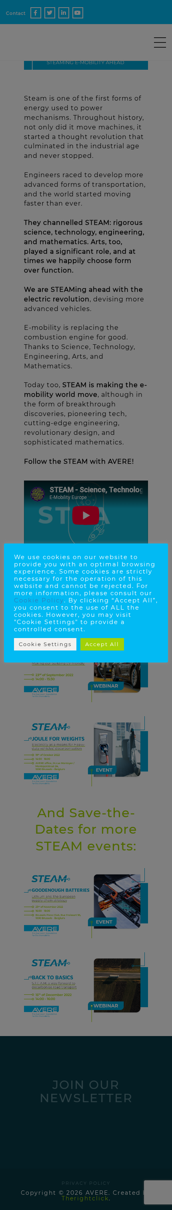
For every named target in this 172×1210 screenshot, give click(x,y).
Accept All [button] (102, 644)
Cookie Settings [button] (45, 644)
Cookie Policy (39, 600)
